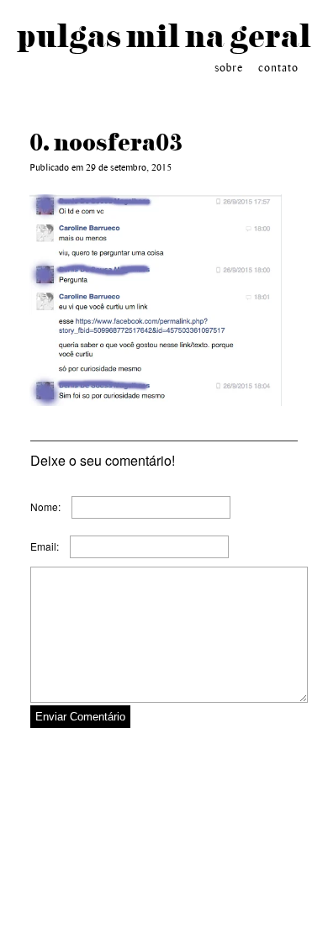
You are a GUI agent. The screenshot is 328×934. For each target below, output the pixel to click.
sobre (228, 68)
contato (278, 68)
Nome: (45, 506)
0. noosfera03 (106, 142)
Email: (44, 546)
